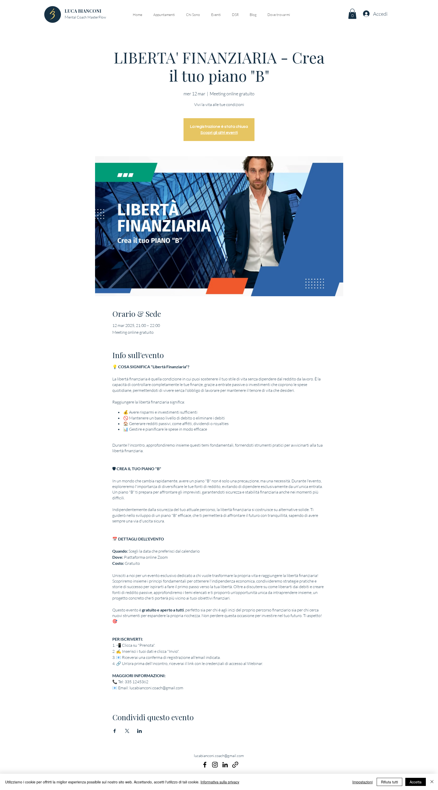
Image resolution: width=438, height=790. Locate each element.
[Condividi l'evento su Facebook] (114, 731)
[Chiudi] (432, 782)
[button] (352, 14)
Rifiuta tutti (389, 781)
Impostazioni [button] (362, 781)
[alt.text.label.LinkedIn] (225, 764)
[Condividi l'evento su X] (127, 731)
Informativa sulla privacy (219, 781)
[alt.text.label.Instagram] (215, 764)
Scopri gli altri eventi (219, 133)
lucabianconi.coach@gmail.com (219, 755)
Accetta (416, 781)
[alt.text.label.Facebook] (205, 764)
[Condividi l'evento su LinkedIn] (139, 731)
